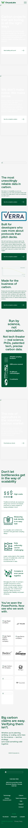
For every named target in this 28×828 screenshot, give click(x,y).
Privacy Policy (18, 821)
